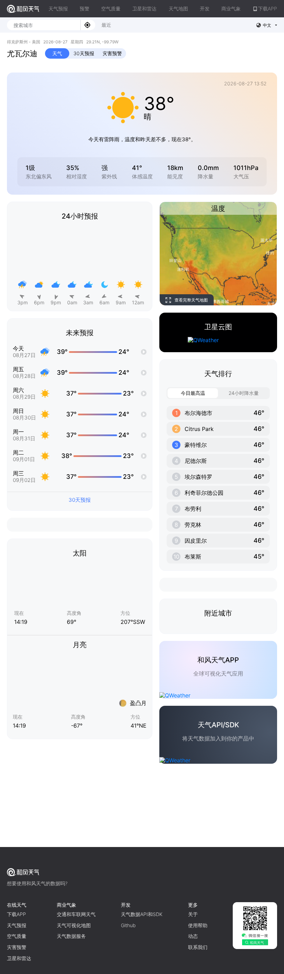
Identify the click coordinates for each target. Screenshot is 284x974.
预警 (84, 8)
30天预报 (83, 53)
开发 (205, 8)
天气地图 (178, 8)
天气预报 (58, 8)
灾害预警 (112, 53)
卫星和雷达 (144, 8)
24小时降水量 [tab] (244, 393)
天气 (57, 53)
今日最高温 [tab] (193, 393)
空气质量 (111, 8)
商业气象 (231, 8)
